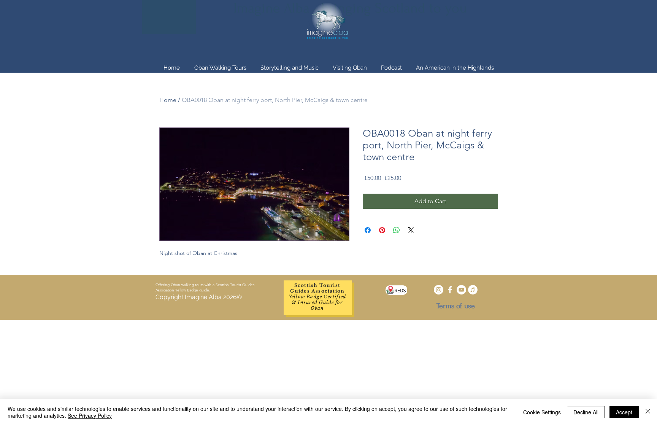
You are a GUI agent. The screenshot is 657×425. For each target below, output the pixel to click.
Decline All (585, 412)
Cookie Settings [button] (542, 412)
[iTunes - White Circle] (473, 289)
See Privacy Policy (90, 415)
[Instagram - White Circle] (438, 289)
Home (167, 99)
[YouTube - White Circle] (461, 289)
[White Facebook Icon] (450, 289)
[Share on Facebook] (367, 230)
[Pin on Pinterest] (382, 230)
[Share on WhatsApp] (396, 230)
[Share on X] (411, 230)
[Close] (647, 412)
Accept (624, 412)
